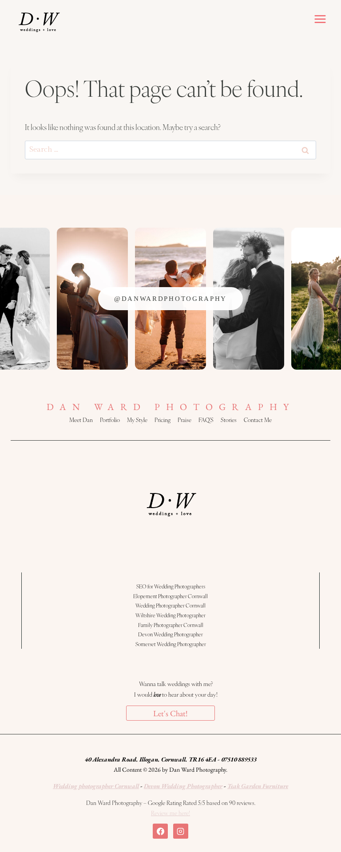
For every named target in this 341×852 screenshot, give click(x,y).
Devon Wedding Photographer (170, 634)
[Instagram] (180, 831)
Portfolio (110, 420)
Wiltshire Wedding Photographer (170, 615)
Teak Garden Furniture (257, 786)
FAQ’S (206, 420)
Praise (184, 420)
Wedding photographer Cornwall (96, 786)
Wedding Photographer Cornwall (170, 605)
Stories (229, 420)
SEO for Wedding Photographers (170, 586)
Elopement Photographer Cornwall (170, 596)
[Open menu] (319, 19)
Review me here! (170, 813)
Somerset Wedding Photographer (170, 643)
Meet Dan (81, 420)
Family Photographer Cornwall (170, 624)
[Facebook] (160, 831)
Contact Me (258, 420)
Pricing (162, 420)
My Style (137, 420)
